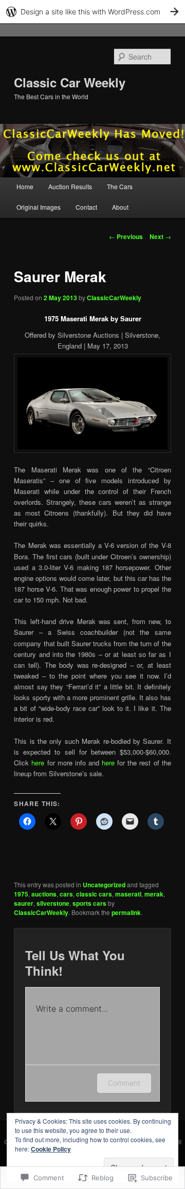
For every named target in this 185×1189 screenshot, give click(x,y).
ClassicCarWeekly (114, 297)
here (37, 762)
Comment (124, 1082)
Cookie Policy (51, 1149)
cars (66, 894)
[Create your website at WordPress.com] (92, 11)
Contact (86, 207)
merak (153, 894)
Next (160, 236)
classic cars (94, 894)
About (120, 207)
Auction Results (70, 186)
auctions (44, 894)
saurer (23, 903)
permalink (126, 912)
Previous (126, 236)
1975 (21, 894)
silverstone (52, 903)
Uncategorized (104, 884)
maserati (128, 894)
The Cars (120, 186)
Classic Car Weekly (69, 82)
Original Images (38, 207)
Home (24, 186)
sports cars (89, 903)
